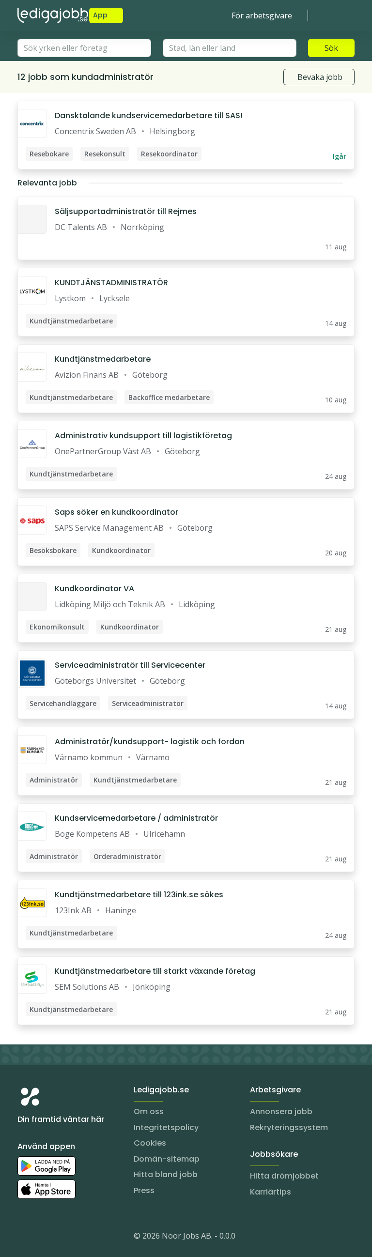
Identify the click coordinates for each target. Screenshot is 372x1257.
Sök (331, 48)
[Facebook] (64, 1237)
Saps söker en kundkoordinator (116, 512)
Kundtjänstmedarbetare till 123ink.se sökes (139, 894)
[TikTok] (83, 1237)
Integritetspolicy (166, 1127)
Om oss (149, 1111)
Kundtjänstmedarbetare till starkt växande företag (155, 971)
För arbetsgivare (262, 15)
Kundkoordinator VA (94, 588)
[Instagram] (25, 1237)
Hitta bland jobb (166, 1174)
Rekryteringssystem (289, 1127)
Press (144, 1190)
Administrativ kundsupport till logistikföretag (143, 435)
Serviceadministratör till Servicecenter (130, 665)
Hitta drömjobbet (284, 1175)
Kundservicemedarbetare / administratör (136, 818)
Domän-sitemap (167, 1159)
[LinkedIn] (44, 1237)
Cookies (150, 1143)
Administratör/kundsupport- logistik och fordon (150, 741)
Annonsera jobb (281, 1111)
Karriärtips (270, 1191)
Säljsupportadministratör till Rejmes (126, 211)
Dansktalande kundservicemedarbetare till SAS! (149, 115)
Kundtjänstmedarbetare (103, 359)
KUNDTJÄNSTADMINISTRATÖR (111, 282)
